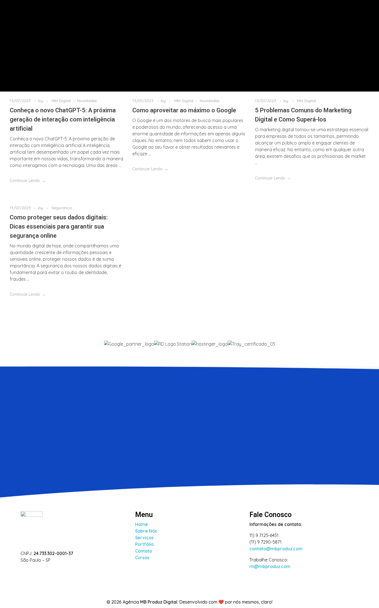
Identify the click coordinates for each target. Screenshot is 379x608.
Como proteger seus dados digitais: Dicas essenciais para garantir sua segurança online (59, 226)
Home (141, 524)
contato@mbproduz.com (276, 548)
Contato (143, 551)
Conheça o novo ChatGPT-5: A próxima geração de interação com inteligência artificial (63, 119)
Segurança (62, 207)
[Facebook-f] (43, 571)
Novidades (87, 100)
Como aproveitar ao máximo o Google (184, 110)
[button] (189, 350)
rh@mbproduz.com (269, 566)
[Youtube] (61, 571)
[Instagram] (24, 571)
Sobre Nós (146, 531)
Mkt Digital (61, 100)
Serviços (144, 537)
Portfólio (144, 544)
